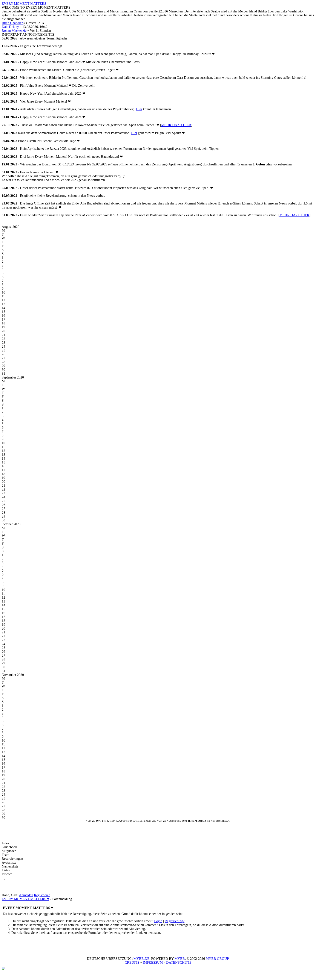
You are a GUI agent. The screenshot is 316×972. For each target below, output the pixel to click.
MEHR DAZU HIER (176, 125)
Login (158, 921)
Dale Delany (11, 27)
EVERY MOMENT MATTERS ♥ (25, 899)
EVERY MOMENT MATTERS (24, 3)
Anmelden (26, 895)
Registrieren (42, 895)
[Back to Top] (3, 969)
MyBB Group (217, 958)
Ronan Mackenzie (14, 30)
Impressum (153, 962)
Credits (132, 962)
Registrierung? (174, 921)
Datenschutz (179, 962)
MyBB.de (141, 958)
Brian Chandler (12, 23)
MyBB (180, 958)
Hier (139, 109)
